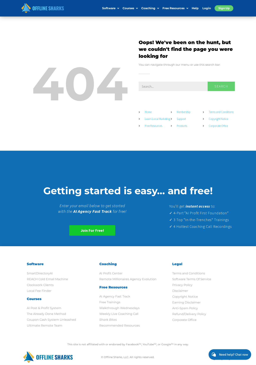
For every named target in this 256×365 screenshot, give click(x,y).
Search (221, 86)
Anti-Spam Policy (185, 308)
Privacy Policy (182, 285)
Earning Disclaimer (186, 302)
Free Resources (173, 8)
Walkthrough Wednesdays (119, 308)
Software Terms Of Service (191, 279)
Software (108, 8)
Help (195, 8)
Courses (128, 8)
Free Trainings (109, 302)
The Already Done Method (46, 314)
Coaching (148, 8)
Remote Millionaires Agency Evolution (127, 279)
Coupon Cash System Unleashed (51, 319)
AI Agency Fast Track (114, 296)
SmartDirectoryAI (40, 273)
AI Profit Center (110, 273)
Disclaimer (180, 291)
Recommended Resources (119, 325)
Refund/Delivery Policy (189, 314)
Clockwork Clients (40, 285)
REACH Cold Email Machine (47, 279)
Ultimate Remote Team (44, 325)
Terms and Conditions (188, 273)
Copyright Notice (185, 296)
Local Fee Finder (39, 291)
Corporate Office (184, 320)
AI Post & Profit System (44, 308)
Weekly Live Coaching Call (118, 314)
